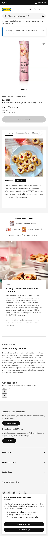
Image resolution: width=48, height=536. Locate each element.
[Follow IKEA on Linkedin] (14, 493)
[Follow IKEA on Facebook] (4, 493)
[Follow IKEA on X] (19, 493)
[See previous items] (4, 391)
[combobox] (21, 16)
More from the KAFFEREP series (14, 96)
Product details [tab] (22, 133)
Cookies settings (24, 530)
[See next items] (40, 133)
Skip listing (6, 388)
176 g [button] (39, 102)
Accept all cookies (24, 524)
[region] (24, 63)
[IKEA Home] (6, 9)
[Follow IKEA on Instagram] (9, 493)
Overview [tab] (9, 133)
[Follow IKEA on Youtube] (25, 493)
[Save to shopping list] (43, 44)
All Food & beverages (31, 235)
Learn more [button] (10, 325)
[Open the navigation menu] (43, 9)
